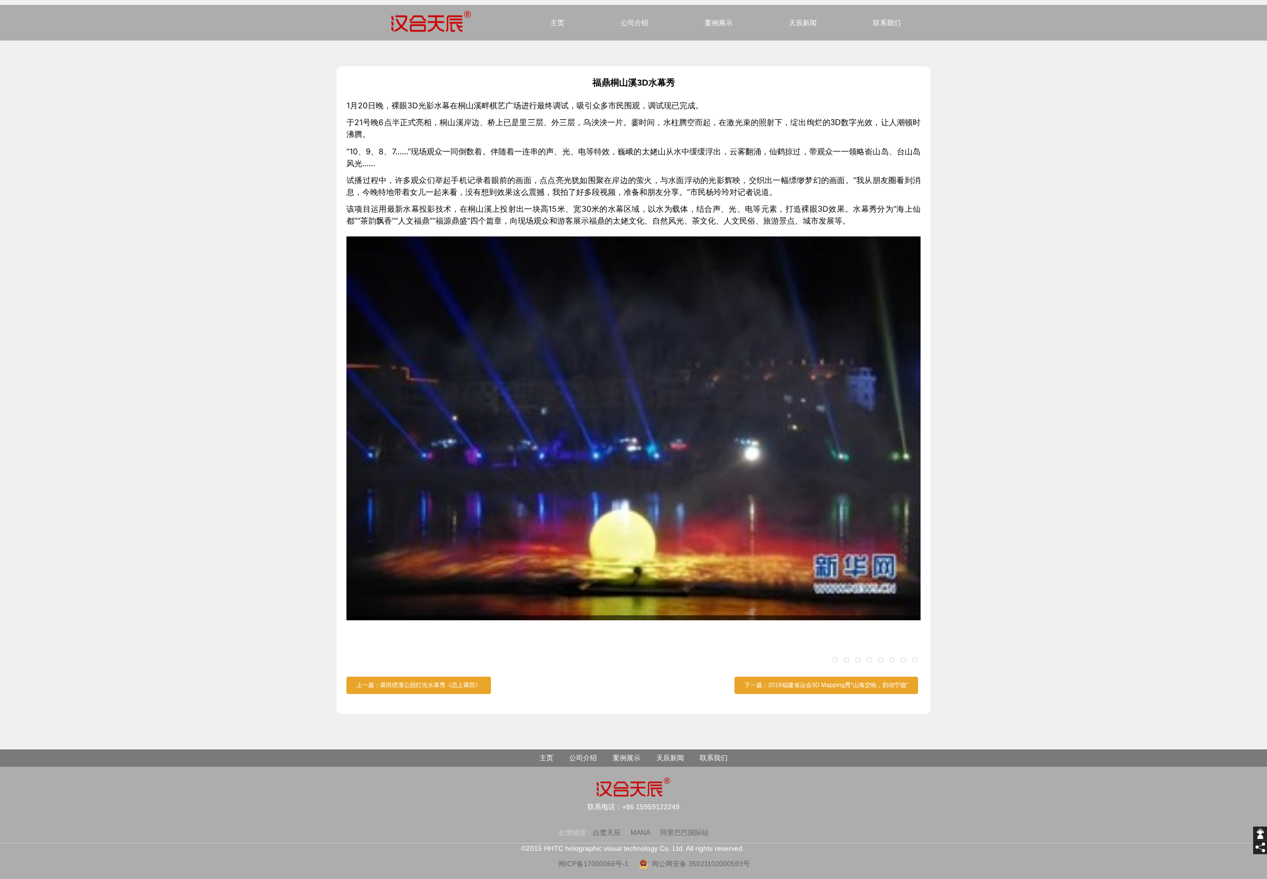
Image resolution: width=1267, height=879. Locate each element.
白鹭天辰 (607, 832)
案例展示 (718, 23)
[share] (1260, 847)
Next (906, 452)
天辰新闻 (803, 23)
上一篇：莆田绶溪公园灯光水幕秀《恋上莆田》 (418, 685)
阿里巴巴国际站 (684, 832)
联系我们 (887, 23)
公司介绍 (634, 23)
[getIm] (1260, 833)
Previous (361, 452)
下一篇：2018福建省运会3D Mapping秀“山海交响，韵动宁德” (826, 685)
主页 (557, 23)
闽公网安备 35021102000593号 (701, 864)
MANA (640, 832)
